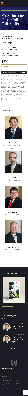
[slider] (24, 72)
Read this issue (7, 308)
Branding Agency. (20, 388)
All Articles (14, 348)
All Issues (17, 308)
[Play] (3, 72)
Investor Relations (7, 380)
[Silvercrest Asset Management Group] (9, 3)
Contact (11, 148)
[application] (14, 72)
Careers (17, 380)
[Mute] (20, 72)
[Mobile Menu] (26, 3)
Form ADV (17, 383)
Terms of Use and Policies (7, 384)
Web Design (12, 388)
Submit (23, 375)
